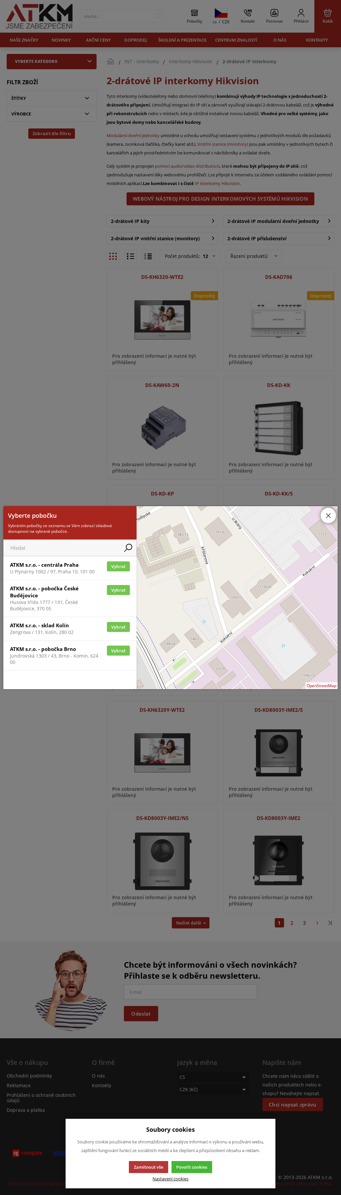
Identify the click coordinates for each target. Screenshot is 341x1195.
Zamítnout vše (148, 1167)
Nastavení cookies (170, 1179)
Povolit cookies (191, 1167)
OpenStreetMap (321, 686)
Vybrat (118, 566)
